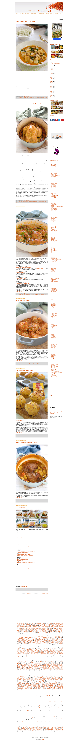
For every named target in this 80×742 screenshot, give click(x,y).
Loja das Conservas (20, 682)
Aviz (52, 632)
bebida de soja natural (21, 636)
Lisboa (25, 681)
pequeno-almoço (52, 701)
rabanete (56, 711)
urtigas (24, 729)
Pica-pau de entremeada (21, 583)
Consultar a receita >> (19, 198)
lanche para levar (54, 678)
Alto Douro (52, 629)
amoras (50, 630)
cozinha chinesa (30, 653)
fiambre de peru (60, 668)
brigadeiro (39, 639)
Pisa (33, 705)
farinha (26, 435)
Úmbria (21, 729)
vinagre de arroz (57, 731)
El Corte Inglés (55, 660)
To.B (56, 726)
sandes (29, 718)
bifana (52, 637)
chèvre (22, 646)
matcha (44, 686)
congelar (56, 649)
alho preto (20, 629)
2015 (52, 86)
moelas (40, 689)
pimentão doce (58, 704)
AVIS (49, 632)
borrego (19, 639)
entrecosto (53, 661)
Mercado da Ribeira (60, 687)
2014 (52, 87)
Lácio (39, 678)
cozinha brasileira (25, 653)
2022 (52, 77)
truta (49, 728)
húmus (39, 675)
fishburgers (39, 669)
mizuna (33, 689)
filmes (24, 669)
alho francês (61, 628)
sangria (33, 718)
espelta (61, 662)
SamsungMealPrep (19, 718)
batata (23, 500)
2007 (52, 96)
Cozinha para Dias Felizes (49, 655)
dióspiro (28, 659)
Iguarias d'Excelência (46, 675)
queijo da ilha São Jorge (36, 710)
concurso (42, 649)
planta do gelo (18, 706)
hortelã (28, 675)
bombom (59, 638)
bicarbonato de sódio (46, 637)
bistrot (17, 638)
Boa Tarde (25, 638)
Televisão (24, 726)
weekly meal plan (28, 589)
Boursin (26, 639)
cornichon (58, 650)
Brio (43, 639)
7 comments (27, 200)
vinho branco (45, 294)
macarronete (52, 682)
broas (49, 639)
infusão (52, 676)
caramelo (44, 642)
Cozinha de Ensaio (50, 653)
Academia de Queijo (40, 624)
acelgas (52, 624)
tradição (19, 728)
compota (23, 649)
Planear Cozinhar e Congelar (58, 705)
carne (23, 201)
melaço (36, 687)
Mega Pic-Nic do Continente (26, 687)
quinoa (24, 711)
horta (20, 675)
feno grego (57, 667)
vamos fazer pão (40, 729)
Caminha (58, 641)
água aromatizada (61, 626)
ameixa (22, 630)
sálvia (44, 717)
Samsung (53, 717)
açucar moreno (35, 626)
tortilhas (52, 727)
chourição (50, 646)
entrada (41, 661)
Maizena (61, 682)
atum (35, 632)
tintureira (46, 726)
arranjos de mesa (60, 631)
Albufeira (50, 627)
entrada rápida (47, 661)
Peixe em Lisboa (27, 701)
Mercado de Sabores (21, 688)
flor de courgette (37, 670)
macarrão (47, 682)
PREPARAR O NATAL (41, 13)
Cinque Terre (30, 647)
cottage (28, 651)
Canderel (21, 642)
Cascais (48, 643)
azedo (58, 632)
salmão (54, 716)
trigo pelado (37, 728)
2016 (52, 85)
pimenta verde (37, 704)
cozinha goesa (35, 654)
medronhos (19, 687)
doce (38, 659)
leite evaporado (20, 680)
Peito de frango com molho (22, 559)
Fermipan (32, 435)
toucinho (62, 727)
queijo (22, 710)
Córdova (51, 650)
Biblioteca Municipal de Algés (38, 637)
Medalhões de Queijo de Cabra (59, 686)
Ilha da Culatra (59, 675)
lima (34, 680)
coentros (22, 648)
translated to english (25, 728)
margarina (51, 684)
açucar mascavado (29, 626)
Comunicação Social (29, 649)
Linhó (22, 681)
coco (57, 647)
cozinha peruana (57, 655)
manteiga (36, 201)
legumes (40, 679)
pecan (53, 700)
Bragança (30, 639)
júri (27, 678)
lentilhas (25, 680)
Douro (43, 660)
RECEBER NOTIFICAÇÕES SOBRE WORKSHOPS (53, 13)
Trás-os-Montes (32, 728)
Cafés (19, 641)
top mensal (33, 727)
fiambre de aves (55, 668)
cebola (28, 97)
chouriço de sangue (60, 646)
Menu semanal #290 (20, 507)
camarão (44, 641)
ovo (38, 435)
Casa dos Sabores (39, 643)
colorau (27, 201)
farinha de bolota (24, 665)
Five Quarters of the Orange (54, 160)
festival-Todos (29, 668)
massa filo (58, 685)
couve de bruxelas (53, 651)
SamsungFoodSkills (59, 717)
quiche (18, 711)
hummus (32, 675)
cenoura (27, 294)
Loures (29, 682)
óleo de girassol (55, 694)
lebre (31, 679)
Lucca (37, 682)
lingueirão (55, 680)
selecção (24, 589)
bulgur (62, 639)
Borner (62, 638)
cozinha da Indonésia (44, 653)
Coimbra (37, 648)
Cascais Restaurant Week (54, 643)
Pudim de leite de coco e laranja (22, 573)
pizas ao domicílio (45, 705)
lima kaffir (40, 97)
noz (18, 693)
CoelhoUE (18, 648)
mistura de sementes (25, 689)
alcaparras (54, 627)
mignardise (40, 688)
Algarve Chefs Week (43, 628)
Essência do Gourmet (30, 663)
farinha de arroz (60, 664)
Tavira (17, 726)
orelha (61, 695)
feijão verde (30, 667)
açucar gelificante (22, 626)
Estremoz (57, 663)
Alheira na (20, 566)
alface (26, 628)
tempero (28, 726)
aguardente (36, 627)
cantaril (38, 642)
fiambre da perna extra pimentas (47, 668)
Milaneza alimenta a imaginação (51, 688)
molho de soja (61, 689)
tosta (59, 727)
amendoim (32, 630)
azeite (21, 201)
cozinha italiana (58, 654)
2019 (52, 81)
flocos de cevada (57, 669)
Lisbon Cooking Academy (41, 681)
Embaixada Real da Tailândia (24, 661)
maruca (22, 685)
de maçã (20, 535)
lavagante (28, 679)
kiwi (32, 678)
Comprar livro (57, 39)
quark (18, 710)
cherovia (18, 646)
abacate (24, 624)
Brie (36, 639)
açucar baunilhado (51, 625)
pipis (27, 705)
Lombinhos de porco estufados (23, 300)
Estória (43, 663)
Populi (33, 706)
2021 (52, 78)
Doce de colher (42, 659)
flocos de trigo (27, 670)
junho (53, 65)
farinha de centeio (37, 665)
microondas (36, 688)
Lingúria (62, 680)
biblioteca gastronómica (28, 637)
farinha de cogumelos (44, 665)
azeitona (25, 633)
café (62, 640)
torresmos (48, 727)
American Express (38, 630)
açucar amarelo (43, 625)
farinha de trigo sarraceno (44, 666)
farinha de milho (30, 666)
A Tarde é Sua (20, 624)
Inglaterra (56, 676)
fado (32, 664)
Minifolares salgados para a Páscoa (24, 370)
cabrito (35, 640)
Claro (41, 647)
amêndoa (26, 630)
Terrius (42, 726)
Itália (52, 677)
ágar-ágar (52, 626)
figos (20, 669)
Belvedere (52, 636)
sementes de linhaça (21, 721)
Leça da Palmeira (36, 679)
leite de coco (36, 97)
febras (23, 667)
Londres (25, 682)
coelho (32, 294)
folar (34, 435)
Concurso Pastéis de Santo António (49, 649)
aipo (19, 201)
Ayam (55, 632)
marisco (55, 684)
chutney (23, 647)
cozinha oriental (42, 655)
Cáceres (53, 640)
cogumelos (32, 648)
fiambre (40, 668)
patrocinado (43, 435)
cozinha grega (41, 654)
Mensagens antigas (45, 593)
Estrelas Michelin (47, 663)
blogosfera (21, 638)
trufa (46, 728)
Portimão (55, 706)
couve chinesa (47, 651)
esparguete (57, 662)
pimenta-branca (43, 704)
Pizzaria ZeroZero (51, 705)
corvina (25, 651)
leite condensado (50, 679)
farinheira (62, 666)
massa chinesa (39, 685)
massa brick (34, 685)
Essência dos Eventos (38, 663)
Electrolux (60, 660)
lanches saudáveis (60, 678)
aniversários (26, 631)
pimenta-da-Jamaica (51, 704)
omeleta (54, 695)
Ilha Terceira (44, 676)
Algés (47, 628)
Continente (31, 650)
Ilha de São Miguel (29, 676)
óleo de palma (22, 695)
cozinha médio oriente (30, 655)
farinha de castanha (30, 665)
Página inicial (29, 593)
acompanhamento (60, 624)
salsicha (37, 717)
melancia (39, 687)
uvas (27, 729)
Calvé (40, 641)
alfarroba (30, 628)
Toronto (40, 727)
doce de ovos (21, 660)
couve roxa (23, 652)
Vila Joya (25, 731)
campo (61, 641)
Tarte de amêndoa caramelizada (22, 552)
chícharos (25, 646)
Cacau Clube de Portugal (47, 640)
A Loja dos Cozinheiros (49, 623)
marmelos (18, 685)
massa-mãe (34, 686)
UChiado (18, 729)
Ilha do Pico (39, 676)
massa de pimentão (38, 363)
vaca (42, 500)
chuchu (19, 647)
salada (41, 716)
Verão (41, 730)
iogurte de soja (35, 677)
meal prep (52, 686)
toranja (37, 727)
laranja (19, 679)
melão (44, 687)
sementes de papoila (37, 721)
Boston (23, 639)
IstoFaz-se (48, 677)
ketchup (30, 678)
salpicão (17, 436)
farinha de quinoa (36, 666)
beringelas (60, 636)
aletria (23, 628)
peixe (21, 701)
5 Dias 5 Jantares (38, 623)
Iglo (41, 675)
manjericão (28, 683)
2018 (52, 82)
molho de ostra (45, 97)
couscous (38, 651)
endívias (34, 661)
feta (32, 668)
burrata (19, 640)
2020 (30, 623)
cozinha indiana (46, 654)
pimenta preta (40, 201)
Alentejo (20, 628)
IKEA (51, 675)
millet (60, 688)
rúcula (50, 715)
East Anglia (50, 660)
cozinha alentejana (42, 652)
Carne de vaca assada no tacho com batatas (26, 442)
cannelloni (30, 642)
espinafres (30, 97)
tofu (58, 726)
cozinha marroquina (23, 655)
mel (31, 687)
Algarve (37, 628)
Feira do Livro (39, 667)
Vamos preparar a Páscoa (22, 436)
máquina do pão (26, 684)
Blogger (43, 739)
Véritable (45, 730)
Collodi (44, 648)
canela (25, 642)
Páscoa (41, 435)
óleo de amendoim (37, 694)
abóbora (20, 97)
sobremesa (52, 722)
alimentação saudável (30, 629)
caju (27, 641)
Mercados (26, 688)
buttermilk (25, 640)
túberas (52, 728)
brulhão (57, 639)
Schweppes (58, 718)
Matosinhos (47, 686)
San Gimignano (25, 718)
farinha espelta (51, 666)
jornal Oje (24, 678)
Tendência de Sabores (34, 726)
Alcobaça (58, 627)
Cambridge (49, 641)
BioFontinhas (56, 637)
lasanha (24, 679)
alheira (51, 628)
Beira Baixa (31, 636)
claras (38, 647)
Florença (58, 670)
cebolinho (60, 644)
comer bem (57, 648)
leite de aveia (56, 679)
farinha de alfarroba (46, 664)
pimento (18, 705)
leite (44, 679)
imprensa (48, 676)
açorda (19, 625)
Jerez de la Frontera (19, 678)
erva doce (22, 662)
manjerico (33, 683)
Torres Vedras (44, 727)
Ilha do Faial (35, 676)
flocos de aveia (51, 669)
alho (24, 97)
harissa (37, 674)
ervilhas (32, 662)
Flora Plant (54, 670)
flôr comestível (32, 670)
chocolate (36, 646)
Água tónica (28, 627)
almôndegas (44, 629)
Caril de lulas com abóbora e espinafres (25, 21)
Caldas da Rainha (36, 641)
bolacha (36, 638)
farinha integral (57, 666)
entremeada (58, 661)
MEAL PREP (22, 13)
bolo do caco (51, 638)
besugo (18, 637)
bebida (49, 635)
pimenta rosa (31, 704)
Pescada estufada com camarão (22, 538)
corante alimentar (46, 650)
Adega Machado (47, 626)
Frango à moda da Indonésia (21, 534)
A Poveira (62, 623)
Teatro (21, 726)
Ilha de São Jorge (22, 676)
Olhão (44, 695)
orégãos (42, 363)
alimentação (24, 629)
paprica (34, 500)
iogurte (30, 677)
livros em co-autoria (60, 681)
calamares (31, 641)
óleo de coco (49, 694)
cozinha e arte (56, 653)
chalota (29, 294)
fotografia (41, 671)
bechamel (26, 636)
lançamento (48, 678)
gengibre (33, 97)
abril (53, 68)
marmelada (60, 684)
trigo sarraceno (42, 728)
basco (20, 560)
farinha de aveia (19, 665)
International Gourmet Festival (20, 677)
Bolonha (55, 638)
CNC (54, 647)
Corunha (21, 651)
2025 (52, 73)
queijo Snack (52, 710)
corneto (54, 650)
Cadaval (60, 640)
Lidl (31, 680)
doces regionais (35, 660)
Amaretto (61, 629)
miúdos (30, 689)
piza (40, 705)
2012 (52, 90)
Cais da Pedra (23, 641)
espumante (24, 663)
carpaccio (25, 643)
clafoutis (35, 647)
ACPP (27, 625)
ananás (54, 630)
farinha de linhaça (55, 665)
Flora (51, 670)
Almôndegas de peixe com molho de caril (23, 568)
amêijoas (18, 630)
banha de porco (24, 363)
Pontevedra (29, 706)
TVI (61, 728)
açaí (49, 624)
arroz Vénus (24, 632)
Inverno (27, 677)
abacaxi (28, 624)
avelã (46, 632)
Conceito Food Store (37, 649)
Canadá (18, 642)
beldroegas (43, 636)
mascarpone (29, 685)
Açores (23, 625)
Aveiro (43, 632)
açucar (22, 97)
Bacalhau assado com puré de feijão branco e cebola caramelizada (28, 580)
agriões (55, 626)
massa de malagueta (45, 685)
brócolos (53, 639)
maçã (34, 201)
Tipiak (49, 726)
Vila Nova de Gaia (43, 731)
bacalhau (31, 633)
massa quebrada (29, 686)
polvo (26, 706)
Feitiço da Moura (44, 667)
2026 (52, 61)
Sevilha (62, 721)
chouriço (24, 435)
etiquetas (61, 663)
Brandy (33, 639)
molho (46, 689)
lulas (42, 97)
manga (23, 683)
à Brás (43, 623)
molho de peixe (18, 98)
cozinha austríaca (19, 653)
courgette (32, 651)
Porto (58, 706)
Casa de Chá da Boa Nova (31, 643)
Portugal (39, 707)
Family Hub (35, 664)
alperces (48, 629)
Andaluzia (62, 630)
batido (40, 635)
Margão (48, 684)
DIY (31, 659)
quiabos (61, 710)
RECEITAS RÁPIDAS (33, 13)
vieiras (19, 731)
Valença (34, 729)
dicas (17, 659)
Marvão (26, 685)
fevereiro (53, 70)
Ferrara (25, 668)
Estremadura (53, 663)
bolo (40, 638)
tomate (42, 294)
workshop (33, 734)
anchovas (58, 630)
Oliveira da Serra (48, 695)
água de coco (19, 627)
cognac (27, 648)
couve (42, 651)
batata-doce (22, 635)
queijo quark (47, 710)
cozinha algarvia (48, 652)
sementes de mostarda (29, 721)
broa (46, 639)
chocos (46, 646)
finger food (27, 669)
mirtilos (19, 689)
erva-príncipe (28, 662)
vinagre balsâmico (50, 731)
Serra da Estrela (58, 721)
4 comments (27, 362)
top (29, 727)
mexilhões (31, 688)
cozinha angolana (54, 652)
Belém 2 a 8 (47, 636)
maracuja (36, 684)
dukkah (47, 660)
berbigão (56, 636)
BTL (60, 639)
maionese (56, 682)
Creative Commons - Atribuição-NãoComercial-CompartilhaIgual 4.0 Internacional (56, 412)
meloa (48, 687)
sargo (55, 718)
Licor (29, 680)
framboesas (49, 671)
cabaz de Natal (30, 640)
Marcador (44, 684)
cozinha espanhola (23, 654)
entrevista (62, 661)
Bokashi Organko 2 (30, 638)
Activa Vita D (31, 625)
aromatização (51, 631)
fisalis (36, 669)
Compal (19, 649)
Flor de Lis (42, 670)
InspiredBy (60, 676)
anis (22, 631)
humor (36, 675)
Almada (40, 629)
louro (34, 294)
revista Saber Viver (28, 714)
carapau (48, 642)
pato (37, 700)
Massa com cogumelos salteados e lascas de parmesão (26, 562)
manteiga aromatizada (45, 683)
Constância (27, 650)
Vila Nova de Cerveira (30, 731)
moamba (36, 689)
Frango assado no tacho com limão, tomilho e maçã (28, 103)
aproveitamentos (41, 631)
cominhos (62, 648)
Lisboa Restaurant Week (32, 681)
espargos (52, 662)
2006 (52, 97)
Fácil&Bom (28, 664)
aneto (18, 631)
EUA (17, 664)
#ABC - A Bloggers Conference (21, 623)
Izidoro (61, 677)
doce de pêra (26, 660)
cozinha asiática (60, 652)
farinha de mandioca (24, 666)
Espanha (48, 662)
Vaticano (29, 730)
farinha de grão (50, 665)
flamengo (44, 669)
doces (30, 660)
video (60, 730)
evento (21, 664)
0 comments (27, 96)
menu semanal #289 (23, 586)
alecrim (62, 627)
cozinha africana (36, 652)
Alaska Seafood (45, 627)
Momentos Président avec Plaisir (43, 690)
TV (59, 728)
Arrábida (56, 631)
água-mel (32, 627)
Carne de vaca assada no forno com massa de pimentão (26, 551)
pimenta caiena (60, 702)
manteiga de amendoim (53, 683)
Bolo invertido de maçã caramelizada (23, 581)
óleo (21, 98)
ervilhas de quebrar (39, 662)
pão (36, 697)
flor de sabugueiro (47, 670)
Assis (32, 632)
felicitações (53, 667)
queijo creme (29, 710)
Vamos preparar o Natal (59, 729)
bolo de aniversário (45, 638)
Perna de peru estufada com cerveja (23, 572)
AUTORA (17, 13)
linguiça (59, 680)
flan (47, 669)
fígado (17, 669)
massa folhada (23, 686)
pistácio (36, 705)
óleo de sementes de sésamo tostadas (30, 695)
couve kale (58, 651)
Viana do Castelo (55, 730)
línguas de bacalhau (50, 680)
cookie (42, 650)
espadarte (44, 662)
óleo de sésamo (38, 695)
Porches (36, 706)
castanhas (60, 643)
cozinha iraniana (52, 654)
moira (43, 689)
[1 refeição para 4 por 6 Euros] (57, 151)
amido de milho (44, 630)
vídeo (62, 730)
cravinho (50, 656)
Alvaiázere (57, 629)
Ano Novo (31, 631)
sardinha (51, 718)
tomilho (43, 201)
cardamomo (53, 642)
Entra (37, 661)
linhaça (19, 681)
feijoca (35, 667)
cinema (27, 647)
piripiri (30, 705)
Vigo (21, 731)
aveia (39, 632)
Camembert (53, 641)
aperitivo (36, 631)
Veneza (38, 730)
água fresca (24, 627)
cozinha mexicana (36, 655)
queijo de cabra (43, 710)
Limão (32, 201)
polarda (23, 706)
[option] (57, 31)
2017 (52, 83)
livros (55, 681)
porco (17, 364)
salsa (39, 294)
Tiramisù (53, 726)
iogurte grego (40, 677)
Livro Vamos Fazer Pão (50, 681)
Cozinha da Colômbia (37, 653)
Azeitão (61, 632)
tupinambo (56, 728)
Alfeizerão (33, 628)
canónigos (34, 642)
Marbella (40, 684)
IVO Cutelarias (57, 677)
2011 (52, 91)
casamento (44, 643)
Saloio (26, 717)
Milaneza (44, 688)
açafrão (45, 624)
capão (41, 642)
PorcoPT (44, 706)
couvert (32, 652)
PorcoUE (48, 706)
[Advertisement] (32, 607)
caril (25, 97)
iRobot (44, 677)
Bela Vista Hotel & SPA (37, 636)
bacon (21, 435)
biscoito (60, 637)
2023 (52, 76)
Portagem (51, 706)
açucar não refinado (41, 626)
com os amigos (52, 648)
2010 (52, 92)
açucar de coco (58, 625)
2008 (52, 95)
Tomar (61, 726)
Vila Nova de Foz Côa (37, 731)
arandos (46, 631)
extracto (25, 664)
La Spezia (36, 678)
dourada (40, 660)
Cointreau (40, 648)
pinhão (23, 705)
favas (19, 667)
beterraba (21, 637)
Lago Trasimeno (44, 678)
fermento (29, 435)
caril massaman (61, 642)
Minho (62, 688)
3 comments (27, 293)
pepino (46, 701)
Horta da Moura (24, 675)
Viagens (49, 730)
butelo (22, 640)
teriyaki (39, 726)
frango (30, 201)
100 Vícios (27, 623)
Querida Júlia (57, 710)
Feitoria (49, 667)
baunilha (44, 635)
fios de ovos (32, 669)
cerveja (27, 645)
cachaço (56, 640)
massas (38, 686)
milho (57, 688)
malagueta (18, 683)
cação (38, 640)
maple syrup (21, 684)
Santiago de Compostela (45, 718)
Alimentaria (36, 629)
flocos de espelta (21, 670)
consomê (24, 650)
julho (53, 62)
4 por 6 (33, 623)
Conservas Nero (19, 650)
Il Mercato (54, 675)
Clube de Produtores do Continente (47, 647)
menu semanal (21, 589)
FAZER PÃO (27, 13)
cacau (41, 640)
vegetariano (33, 730)
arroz (19, 632)
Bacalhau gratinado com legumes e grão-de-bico (25, 555)
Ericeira (19, 662)
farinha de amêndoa (53, 664)
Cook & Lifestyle (37, 650)
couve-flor (27, 652)
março (53, 69)
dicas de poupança (22, 659)
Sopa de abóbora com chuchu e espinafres (24, 537)
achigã (56, 624)
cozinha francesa (30, 654)
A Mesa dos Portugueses (56, 623)
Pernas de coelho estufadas (22, 208)
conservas (60, 649)
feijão (26, 667)
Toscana (56, 727)
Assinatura (29, 632)
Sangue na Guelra (38, 718)
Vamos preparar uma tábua (23, 730)
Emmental (30, 661)
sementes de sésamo (45, 721)
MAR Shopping (32, 684)
